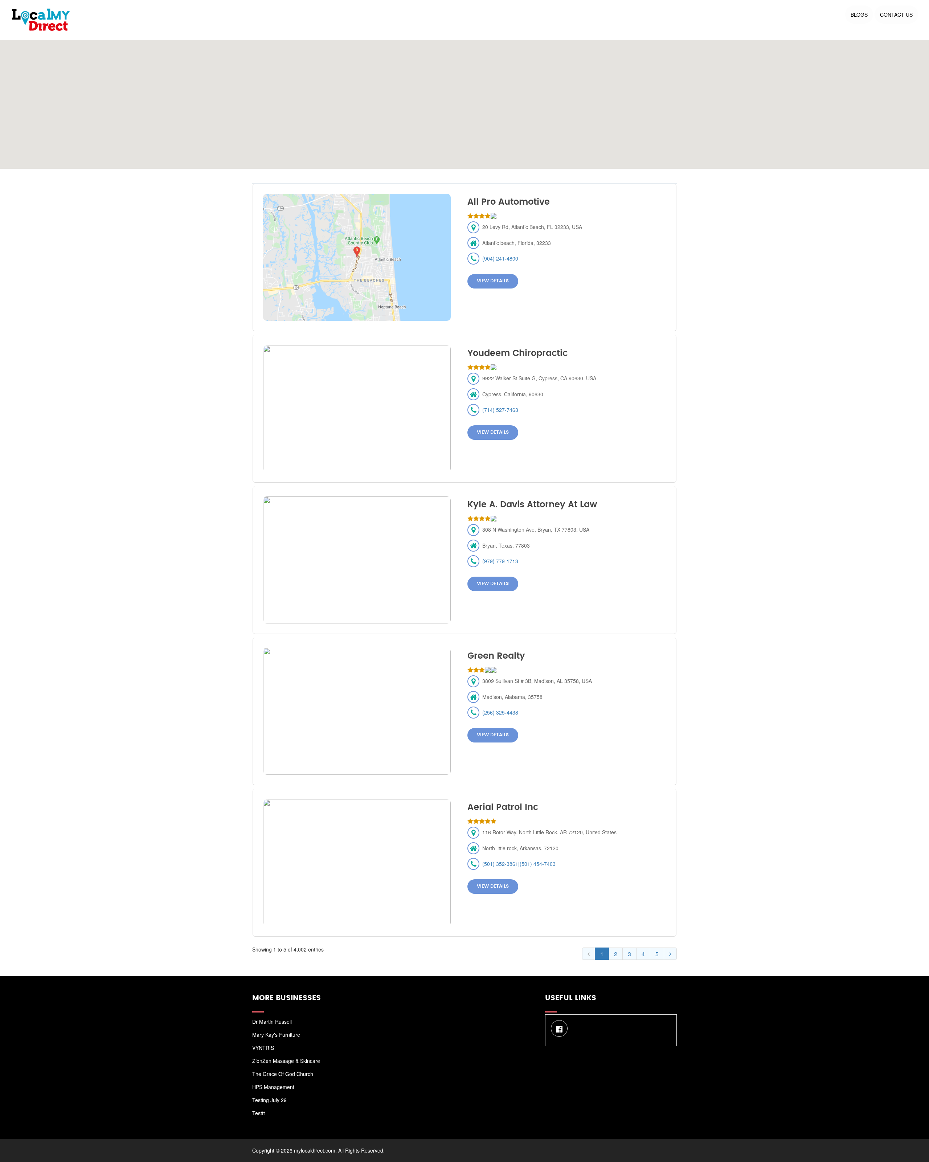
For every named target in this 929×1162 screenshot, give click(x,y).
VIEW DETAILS (493, 281)
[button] (464, 100)
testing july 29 (269, 1100)
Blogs (859, 14)
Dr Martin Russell (272, 1021)
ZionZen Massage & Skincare (286, 1060)
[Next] (670, 954)
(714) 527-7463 (500, 409)
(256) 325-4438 (500, 712)
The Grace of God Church (282, 1073)
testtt (258, 1113)
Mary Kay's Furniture (276, 1034)
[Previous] (588, 954)
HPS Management (273, 1087)
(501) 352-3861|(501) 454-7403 (519, 863)
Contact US (896, 14)
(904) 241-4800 (500, 258)
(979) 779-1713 (500, 561)
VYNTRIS (263, 1047)
